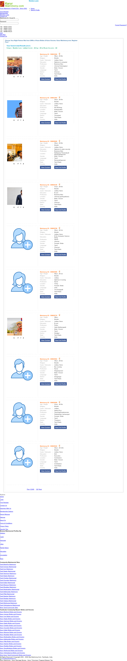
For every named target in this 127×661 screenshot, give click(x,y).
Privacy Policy (4, 526)
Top (51, 660)
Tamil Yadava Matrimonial (8, 601)
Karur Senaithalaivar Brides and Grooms (12, 648)
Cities (1, 544)
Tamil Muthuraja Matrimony (8, 603)
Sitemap (2, 517)
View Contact (45, 79)
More (1, 559)
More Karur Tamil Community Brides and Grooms (15, 655)
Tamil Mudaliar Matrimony (8, 587)
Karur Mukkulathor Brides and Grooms (12, 637)
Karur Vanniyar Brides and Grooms (11, 621)
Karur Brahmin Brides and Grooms (11, 612)
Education (3, 551)
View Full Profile (60, 79)
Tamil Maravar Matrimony (8, 585)
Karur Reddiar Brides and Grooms (10, 646)
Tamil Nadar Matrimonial (7, 571)
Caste (2, 537)
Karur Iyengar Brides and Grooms (10, 614)
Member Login (34, 1)
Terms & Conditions (6, 523)
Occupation (3, 555)
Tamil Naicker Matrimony (7, 596)
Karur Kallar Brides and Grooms (10, 630)
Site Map (3, 34)
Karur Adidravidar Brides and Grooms (12, 639)
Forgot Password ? (121, 25)
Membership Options (6, 511)
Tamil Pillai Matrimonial (7, 594)
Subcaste (3, 540)
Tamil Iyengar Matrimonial (8, 567)
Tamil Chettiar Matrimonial (8, 578)
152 (37, 489)
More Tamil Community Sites (9, 607)
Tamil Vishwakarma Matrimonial (10, 605)
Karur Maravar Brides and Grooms (11, 632)
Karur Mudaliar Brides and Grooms (11, 634)
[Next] (23, 77)
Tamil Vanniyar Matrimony (8, 573)
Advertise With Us (5, 508)
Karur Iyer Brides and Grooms (9, 616)
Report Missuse (5, 514)
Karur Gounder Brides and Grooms (11, 628)
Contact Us (3, 16)
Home (33, 8)
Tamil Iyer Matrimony (6, 569)
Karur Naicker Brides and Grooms (10, 644)
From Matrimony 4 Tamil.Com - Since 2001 (13, 8)
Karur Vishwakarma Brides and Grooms (12, 653)
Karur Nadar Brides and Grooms (10, 619)
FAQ (1, 33)
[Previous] (13, 77)
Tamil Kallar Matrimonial (7, 582)
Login (1, 499)
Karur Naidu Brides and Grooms (10, 623)
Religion (2, 533)
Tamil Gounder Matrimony (8, 580)
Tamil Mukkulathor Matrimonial (9, 589)
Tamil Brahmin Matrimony (8, 564)
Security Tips (4, 529)
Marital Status (4, 548)
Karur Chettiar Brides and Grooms (10, 625)
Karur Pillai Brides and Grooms (9, 641)
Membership (4, 13)
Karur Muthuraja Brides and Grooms (11, 650)
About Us (3, 520)
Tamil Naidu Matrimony (7, 576)
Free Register (4, 11)
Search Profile (35, 10)
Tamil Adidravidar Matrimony (9, 591)
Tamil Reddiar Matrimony (8, 598)
